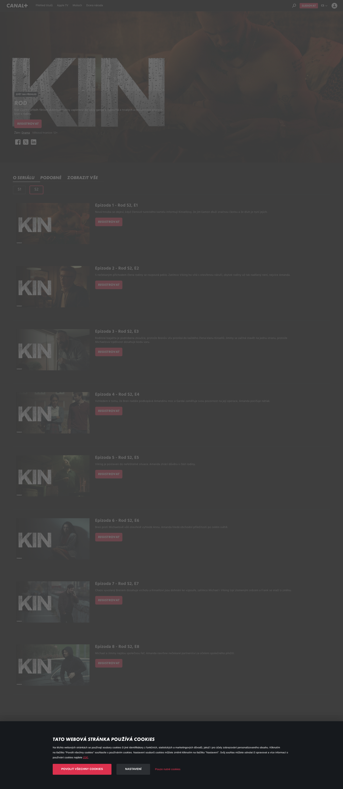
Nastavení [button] (133, 769)
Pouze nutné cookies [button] (167, 769)
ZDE (85, 757)
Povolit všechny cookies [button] (82, 769)
